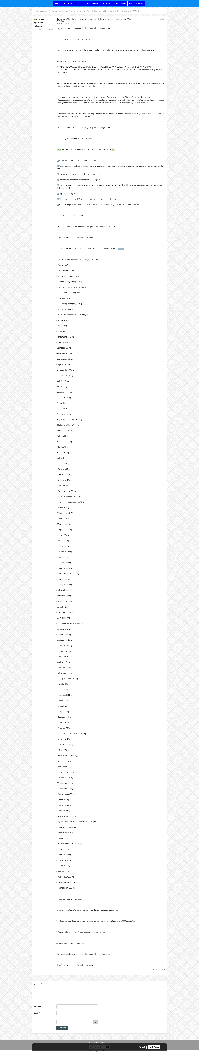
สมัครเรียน (139, 3)
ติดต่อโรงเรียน (121, 3)
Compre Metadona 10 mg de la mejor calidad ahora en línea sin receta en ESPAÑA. (104, 11)
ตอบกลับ (62, 1028)
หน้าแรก (57, 3)
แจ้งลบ (162, 19)
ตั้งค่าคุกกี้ (142, 1047)
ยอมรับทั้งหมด (154, 1047)
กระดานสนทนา (40, 11)
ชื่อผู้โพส (38, 1006)
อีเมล (37, 1013)
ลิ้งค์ (130, 3)
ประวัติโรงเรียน (69, 3)
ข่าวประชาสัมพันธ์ (93, 3)
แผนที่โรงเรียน (107, 3)
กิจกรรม (80, 3)
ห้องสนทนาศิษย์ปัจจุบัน (58, 11)
